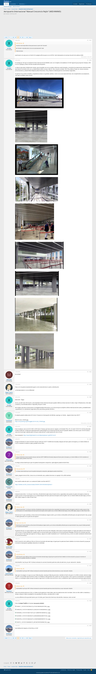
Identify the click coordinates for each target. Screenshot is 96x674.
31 (20, 37)
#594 (90, 520)
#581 (90, 40)
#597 (90, 565)
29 (15, 37)
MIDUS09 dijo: (19, 43)
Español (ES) (8, 670)
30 (18, 37)
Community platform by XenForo (48, 672)
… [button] (11, 37)
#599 (90, 600)
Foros (6, 4)
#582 (90, 60)
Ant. (6, 37)
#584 (90, 384)
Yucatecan (7, 13)
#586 (90, 412)
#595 (90, 538)
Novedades (13, 4)
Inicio (88, 670)
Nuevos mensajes (8, 6)
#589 (90, 451)
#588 (90, 439)
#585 (90, 397)
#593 (90, 504)
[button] (17, 4)
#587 (90, 426)
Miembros (22, 4)
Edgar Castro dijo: (20, 523)
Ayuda (84, 670)
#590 (90, 466)
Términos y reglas (71, 670)
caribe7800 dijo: (19, 554)
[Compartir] (88, 40)
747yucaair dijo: (19, 469)
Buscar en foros (16, 6)
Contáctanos (63, 670)
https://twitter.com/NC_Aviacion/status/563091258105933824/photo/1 (33, 484)
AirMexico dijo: (19, 454)
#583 (90, 371)
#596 (90, 551)
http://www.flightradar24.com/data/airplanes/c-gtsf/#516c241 (39, 435)
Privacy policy (79, 670)
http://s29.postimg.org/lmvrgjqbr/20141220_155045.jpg (30, 421)
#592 (90, 491)
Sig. (30, 37)
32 (22, 37)
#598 (90, 583)
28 (13, 37)
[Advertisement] (48, 25)
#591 (90, 478)
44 (27, 37)
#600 (90, 625)
